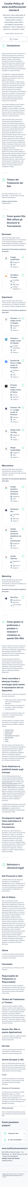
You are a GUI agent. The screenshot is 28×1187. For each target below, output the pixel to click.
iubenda (4, 1174)
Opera (6, 741)
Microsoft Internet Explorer (12, 735)
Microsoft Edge (9, 737)
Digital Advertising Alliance (9, 785)
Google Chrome (9, 730)
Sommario (15, 39)
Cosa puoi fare (13, 1133)
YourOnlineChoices (7, 782)
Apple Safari (8, 734)
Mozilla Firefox (9, 732)
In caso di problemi (15, 1140)
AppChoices (5, 808)
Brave (6, 739)
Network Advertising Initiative (10, 783)
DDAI (9, 787)
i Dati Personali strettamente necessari (13, 1174)
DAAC (23, 785)
